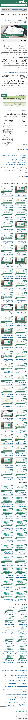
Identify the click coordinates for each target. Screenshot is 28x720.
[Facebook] (26, 712)
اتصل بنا (16, 716)
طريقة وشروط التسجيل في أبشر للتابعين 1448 (16, 686)
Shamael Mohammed (9, 21)
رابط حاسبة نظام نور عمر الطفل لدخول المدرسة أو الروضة (13, 156)
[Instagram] (17, 712)
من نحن (16, 714)
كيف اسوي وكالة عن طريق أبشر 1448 (18, 683)
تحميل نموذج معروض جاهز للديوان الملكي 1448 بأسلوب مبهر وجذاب (15, 676)
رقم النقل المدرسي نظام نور (18, 159)
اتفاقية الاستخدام (23, 716)
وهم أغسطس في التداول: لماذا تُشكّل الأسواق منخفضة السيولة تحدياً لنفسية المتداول (15, 704)
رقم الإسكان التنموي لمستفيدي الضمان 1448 (16, 694)
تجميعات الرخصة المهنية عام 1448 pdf (18, 700)
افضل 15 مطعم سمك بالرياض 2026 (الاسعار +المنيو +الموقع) (15, 690)
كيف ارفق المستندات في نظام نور (15, 111)
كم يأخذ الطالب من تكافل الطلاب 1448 (18, 680)
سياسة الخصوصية (23, 714)
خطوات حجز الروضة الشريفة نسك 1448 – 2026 (16, 697)
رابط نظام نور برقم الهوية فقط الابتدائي (14, 72)
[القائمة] (1, 1)
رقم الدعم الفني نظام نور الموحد (17, 161)
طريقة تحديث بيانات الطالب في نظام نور (15, 164)
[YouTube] (20, 712)
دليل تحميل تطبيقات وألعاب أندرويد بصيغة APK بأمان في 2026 (14, 671)
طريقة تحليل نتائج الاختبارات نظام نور (16, 162)
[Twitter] (23, 712)
